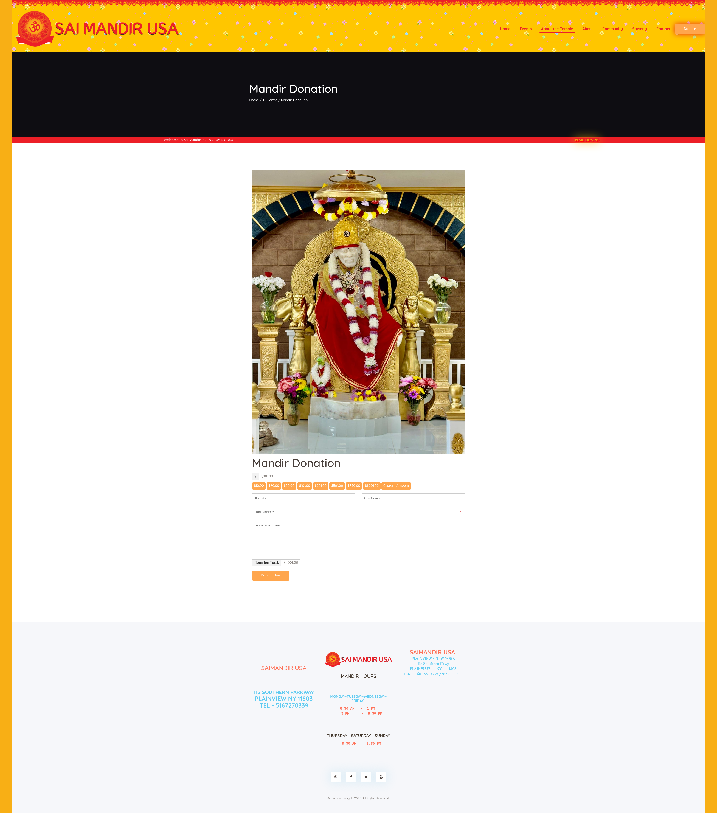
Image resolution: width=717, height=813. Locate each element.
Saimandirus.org (338, 798)
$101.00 (304, 486)
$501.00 (337, 486)
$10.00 (259, 486)
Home (254, 100)
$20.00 (274, 486)
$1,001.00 (372, 486)
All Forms (269, 100)
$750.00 (354, 486)
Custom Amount (396, 486)
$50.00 (289, 486)
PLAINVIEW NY (587, 140)
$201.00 (321, 486)
